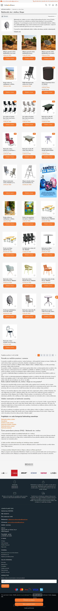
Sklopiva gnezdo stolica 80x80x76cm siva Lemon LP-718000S (48, 53)
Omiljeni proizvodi (5, 568)
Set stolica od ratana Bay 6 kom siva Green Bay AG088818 (28, 117)
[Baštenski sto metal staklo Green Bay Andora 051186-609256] (48, 301)
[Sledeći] (55, 355)
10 (52, 355)
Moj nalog (3, 562)
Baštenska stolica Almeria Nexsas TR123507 (9, 280)
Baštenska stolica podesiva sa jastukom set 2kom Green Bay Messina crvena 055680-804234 (9, 150)
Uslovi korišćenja (4, 543)
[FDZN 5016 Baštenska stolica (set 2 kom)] (29, 73)
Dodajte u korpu (10, 58)
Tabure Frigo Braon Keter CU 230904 (48, 83)
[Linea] (53, 475)
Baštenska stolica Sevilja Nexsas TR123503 (48, 280)
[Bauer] (24, 475)
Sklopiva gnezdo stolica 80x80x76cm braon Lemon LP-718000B (28, 53)
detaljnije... (45, 489)
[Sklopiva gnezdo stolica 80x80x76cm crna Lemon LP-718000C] (9, 42)
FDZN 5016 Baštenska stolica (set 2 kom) (27, 83)
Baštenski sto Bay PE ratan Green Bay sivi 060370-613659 (27, 150)
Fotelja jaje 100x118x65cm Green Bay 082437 (9, 311)
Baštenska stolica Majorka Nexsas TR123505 (28, 280)
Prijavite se (5, 585)
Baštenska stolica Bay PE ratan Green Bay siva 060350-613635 (28, 311)
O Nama (3, 541)
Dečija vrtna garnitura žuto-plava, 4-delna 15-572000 (28, 218)
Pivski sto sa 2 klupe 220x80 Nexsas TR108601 (48, 218)
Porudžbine (3, 566)
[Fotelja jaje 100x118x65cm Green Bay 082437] (9, 301)
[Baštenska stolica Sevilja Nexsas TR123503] (48, 270)
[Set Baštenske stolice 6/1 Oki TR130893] (29, 239)
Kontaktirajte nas (5, 554)
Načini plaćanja (4, 570)
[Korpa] (56, 5)
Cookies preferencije (29, 608)
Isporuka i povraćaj (5, 572)
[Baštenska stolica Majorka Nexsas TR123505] (29, 270)
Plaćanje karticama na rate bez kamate (9, 552)
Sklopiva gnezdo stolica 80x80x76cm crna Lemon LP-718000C (9, 53)
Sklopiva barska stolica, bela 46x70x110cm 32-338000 (28, 182)
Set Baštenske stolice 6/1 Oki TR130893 (28, 249)
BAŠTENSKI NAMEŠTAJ (5, 9)
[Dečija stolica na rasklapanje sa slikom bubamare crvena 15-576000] (9, 73)
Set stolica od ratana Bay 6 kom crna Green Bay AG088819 (8, 117)
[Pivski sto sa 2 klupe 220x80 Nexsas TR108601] (48, 208)
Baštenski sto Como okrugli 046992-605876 (47, 149)
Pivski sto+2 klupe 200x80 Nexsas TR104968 (7, 249)
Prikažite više (17, 31)
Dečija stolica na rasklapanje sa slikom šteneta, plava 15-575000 (9, 218)
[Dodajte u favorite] (15, 48)
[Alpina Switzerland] (14, 475)
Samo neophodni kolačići (29, 604)
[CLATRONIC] (4, 475)
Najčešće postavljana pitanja (7, 556)
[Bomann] (34, 475)
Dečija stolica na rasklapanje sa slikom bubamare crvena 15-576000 (8, 83)
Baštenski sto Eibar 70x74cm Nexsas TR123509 (47, 249)
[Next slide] (54, 473)
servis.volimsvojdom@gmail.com (10, 1)
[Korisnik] (53, 5)
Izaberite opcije (10, 193)
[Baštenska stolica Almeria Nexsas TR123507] (9, 270)
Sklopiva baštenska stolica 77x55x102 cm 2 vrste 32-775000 (8, 182)
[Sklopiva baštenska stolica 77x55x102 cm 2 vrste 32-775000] (9, 172)
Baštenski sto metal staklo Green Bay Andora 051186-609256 (48, 311)
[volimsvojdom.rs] (9, 5)
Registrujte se (4, 564)
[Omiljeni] (49, 5)
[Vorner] (44, 475)
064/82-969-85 (54, 1)
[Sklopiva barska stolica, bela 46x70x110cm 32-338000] (29, 172)
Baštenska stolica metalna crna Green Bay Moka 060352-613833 (9, 342)
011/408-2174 (38, 1)
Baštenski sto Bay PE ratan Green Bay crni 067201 (47, 117)
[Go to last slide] (3, 473)
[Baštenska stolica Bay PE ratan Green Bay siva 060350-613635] (29, 301)
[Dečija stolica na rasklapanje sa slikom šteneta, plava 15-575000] (9, 208)
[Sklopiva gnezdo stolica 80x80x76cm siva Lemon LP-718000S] (48, 42)
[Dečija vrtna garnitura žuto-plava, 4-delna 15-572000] (29, 208)
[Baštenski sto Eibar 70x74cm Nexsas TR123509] (48, 239)
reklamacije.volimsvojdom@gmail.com (17, 519)
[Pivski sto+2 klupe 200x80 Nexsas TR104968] (9, 239)
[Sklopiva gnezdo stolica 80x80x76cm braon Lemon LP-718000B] (29, 42)
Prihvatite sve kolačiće (29, 600)
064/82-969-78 (45, 1)
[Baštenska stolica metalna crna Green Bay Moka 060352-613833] (9, 331)
